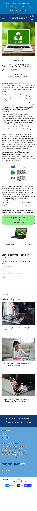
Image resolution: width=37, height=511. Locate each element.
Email (4, 270)
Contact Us (23, 481)
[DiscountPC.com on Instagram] (4, 471)
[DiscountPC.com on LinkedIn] (7, 471)
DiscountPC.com (11, 480)
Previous (16, 60)
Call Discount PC (10, 244)
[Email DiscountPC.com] (9, 471)
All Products (5, 437)
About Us (4, 439)
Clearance (5, 435)
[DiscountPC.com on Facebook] (2, 471)
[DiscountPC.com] (18, 18)
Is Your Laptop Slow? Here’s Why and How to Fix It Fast (17, 364)
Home (10, 64)
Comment (5, 277)
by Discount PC (5, 70)
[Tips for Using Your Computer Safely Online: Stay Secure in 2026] (18, 385)
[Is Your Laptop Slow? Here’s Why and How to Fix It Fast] (18, 349)
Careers (17, 481)
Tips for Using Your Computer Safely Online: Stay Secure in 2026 (18, 400)
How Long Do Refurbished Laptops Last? (18, 329)
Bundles (4, 433)
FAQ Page (20, 480)
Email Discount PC (26, 244)
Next (22, 60)
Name (4, 263)
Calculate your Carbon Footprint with (18, 220)
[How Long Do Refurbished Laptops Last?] (18, 313)
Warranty (26, 480)
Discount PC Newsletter (21, 64)
